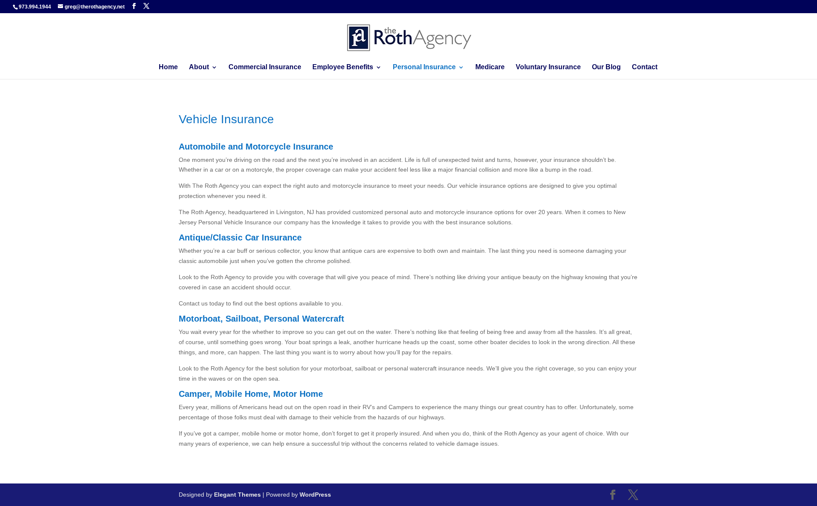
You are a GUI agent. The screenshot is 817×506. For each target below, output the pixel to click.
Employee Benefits (342, 67)
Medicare (490, 67)
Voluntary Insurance (548, 67)
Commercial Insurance (265, 67)
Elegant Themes (237, 494)
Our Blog (606, 67)
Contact (644, 67)
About (199, 67)
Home (168, 67)
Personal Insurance (424, 67)
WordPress (315, 494)
